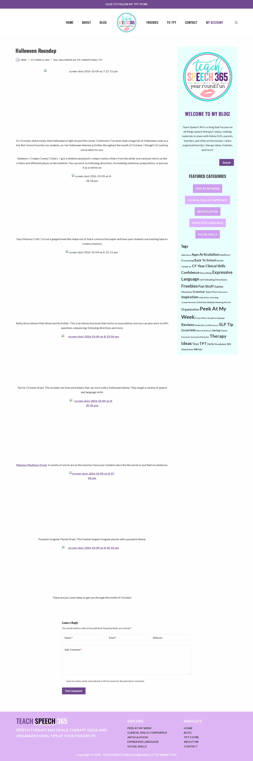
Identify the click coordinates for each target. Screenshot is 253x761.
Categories (186, 266)
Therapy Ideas (89, 60)
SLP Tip (76, 60)
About (86, 22)
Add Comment (73, 649)
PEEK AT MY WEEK (208, 188)
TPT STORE (191, 737)
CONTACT (191, 746)
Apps (195, 254)
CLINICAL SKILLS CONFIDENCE (207, 200)
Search (226, 162)
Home (69, 22)
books (220, 260)
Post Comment (73, 691)
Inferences (223, 292)
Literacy (202, 302)
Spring (216, 330)
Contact (191, 22)
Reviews (187, 325)
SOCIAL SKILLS (207, 234)
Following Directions (215, 279)
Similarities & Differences (207, 325)
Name (69, 637)
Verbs (210, 343)
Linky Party (204, 297)
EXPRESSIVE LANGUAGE (207, 223)
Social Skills (188, 330)
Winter (198, 349)
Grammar (199, 291)
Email (113, 637)
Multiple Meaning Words (218, 302)
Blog (103, 22)
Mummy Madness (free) (31, 465)
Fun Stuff (206, 286)
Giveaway (186, 291)
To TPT (171, 22)
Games (218, 286)
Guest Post (211, 292)
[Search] (236, 22)
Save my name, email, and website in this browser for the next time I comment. (105, 681)
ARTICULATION (207, 211)
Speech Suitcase (204, 330)
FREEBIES (152, 22)
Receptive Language (216, 318)
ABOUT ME (191, 741)
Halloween (65, 60)
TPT (100, 60)
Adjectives (186, 255)
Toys (195, 344)
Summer (224, 330)
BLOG (188, 732)
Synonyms (185, 337)
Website (157, 637)
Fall (55, 60)
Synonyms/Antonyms (200, 337)
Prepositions (201, 318)
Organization (190, 309)
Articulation (209, 254)
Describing (206, 273)
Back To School (205, 260)
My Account (214, 22)
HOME (188, 728)
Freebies (189, 285)
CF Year (198, 266)
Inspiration (189, 297)
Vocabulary (220, 344)
